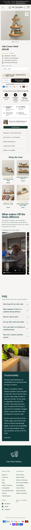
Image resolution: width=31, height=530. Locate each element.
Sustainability (5, 488)
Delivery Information (21, 480)
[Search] (24, 8)
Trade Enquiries (6, 496)
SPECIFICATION (9, 146)
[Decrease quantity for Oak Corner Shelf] (3, 81)
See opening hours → (21, 3)
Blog (3, 482)
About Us (4, 474)
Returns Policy (20, 477)
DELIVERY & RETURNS (11, 137)
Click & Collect (20, 488)
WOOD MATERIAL (9, 141)
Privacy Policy (20, 474)
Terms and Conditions (22, 482)
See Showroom (15, 127)
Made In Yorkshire (7, 485)
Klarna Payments (21, 490)
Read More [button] (7, 437)
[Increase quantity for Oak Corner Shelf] (8, 81)
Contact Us (5, 477)
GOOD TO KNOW (9, 150)
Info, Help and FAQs (7, 490)
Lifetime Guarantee (21, 493)
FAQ (3, 480)
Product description (12, 133)
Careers (4, 493)
